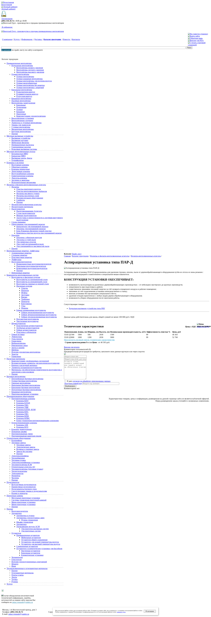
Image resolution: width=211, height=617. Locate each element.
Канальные (21, 105)
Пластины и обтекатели (26, 332)
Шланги (14, 564)
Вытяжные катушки (19, 140)
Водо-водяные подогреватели (23, 485)
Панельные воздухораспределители (31, 266)
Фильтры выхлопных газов (27, 196)
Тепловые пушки (18, 460)
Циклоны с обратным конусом (29, 237)
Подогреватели (13, 482)
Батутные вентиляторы (21, 131)
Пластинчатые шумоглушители (29, 326)
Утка (23, 306)
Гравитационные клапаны (22, 176)
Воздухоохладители (19, 511)
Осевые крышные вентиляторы (29, 79)
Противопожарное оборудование (20, 396)
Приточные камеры (15, 496)
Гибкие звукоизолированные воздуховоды (38, 315)
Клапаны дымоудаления (21, 429)
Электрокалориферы (20, 456)
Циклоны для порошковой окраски (31, 229)
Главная (67, 256)
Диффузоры (16, 260)
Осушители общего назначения (34, 540)
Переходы (25, 301)
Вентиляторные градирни (22, 120)
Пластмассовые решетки (21, 257)
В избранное (7, 27)
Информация (27, 39)
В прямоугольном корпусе (27, 94)
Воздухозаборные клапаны (22, 174)
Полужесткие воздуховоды (27, 319)
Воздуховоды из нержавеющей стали (31, 282)
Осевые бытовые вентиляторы (24, 381)
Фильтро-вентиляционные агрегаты (26, 204)
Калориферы (16, 440)
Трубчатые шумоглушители (27, 328)
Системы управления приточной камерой (28, 500)
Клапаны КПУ (22, 401)
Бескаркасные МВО (19, 154)
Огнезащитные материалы (22, 573)
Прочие (14, 134)
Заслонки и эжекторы (20, 180)
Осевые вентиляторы (20, 74)
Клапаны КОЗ (22, 427)
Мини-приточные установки (23, 502)
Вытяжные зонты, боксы (21, 158)
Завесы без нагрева (24, 451)
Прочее (14, 248)
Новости (66, 39)
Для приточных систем (31, 531)
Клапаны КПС (22, 412)
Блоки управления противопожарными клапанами (37, 421)
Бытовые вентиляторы (16, 376)
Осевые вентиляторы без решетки (30, 85)
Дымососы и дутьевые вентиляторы (26, 123)
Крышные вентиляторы (21, 98)
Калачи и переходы (19, 493)
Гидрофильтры (17, 160)
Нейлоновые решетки (20, 273)
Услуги (17, 39)
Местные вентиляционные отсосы (21, 151)
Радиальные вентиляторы (22, 65)
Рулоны (14, 582)
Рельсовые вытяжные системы (24, 149)
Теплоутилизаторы (19, 471)
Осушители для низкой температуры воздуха (40, 542)
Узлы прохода (17, 339)
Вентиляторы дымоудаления (23, 103)
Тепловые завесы (18, 443)
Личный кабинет (8, 9)
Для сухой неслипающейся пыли (30, 244)
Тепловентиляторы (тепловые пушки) (27, 469)
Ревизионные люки (19, 345)
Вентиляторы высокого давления (30, 72)
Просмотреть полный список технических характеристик (89, 340)
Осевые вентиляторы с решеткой (30, 87)
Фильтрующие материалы (22, 207)
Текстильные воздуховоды (27, 321)
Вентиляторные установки (22, 118)
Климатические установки (32, 555)
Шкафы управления (24, 522)
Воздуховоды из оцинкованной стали (32, 279)
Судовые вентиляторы (20, 127)
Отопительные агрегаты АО (23, 467)
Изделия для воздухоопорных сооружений (29, 562)
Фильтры (15, 187)
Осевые (19, 109)
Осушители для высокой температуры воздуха (40, 544)
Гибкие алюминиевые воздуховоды (31, 310)
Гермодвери (16, 341)
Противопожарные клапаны (23, 399)
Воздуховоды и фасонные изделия (25, 277)
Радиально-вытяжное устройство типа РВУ (87, 308)
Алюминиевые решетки (21, 253)
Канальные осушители (30, 553)
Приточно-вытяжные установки (24, 394)
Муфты (24, 293)
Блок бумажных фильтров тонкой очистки (34, 231)
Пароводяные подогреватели (23, 487)
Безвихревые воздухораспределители (31, 268)
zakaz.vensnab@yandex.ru (22, 602)
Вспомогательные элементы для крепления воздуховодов (35, 363)
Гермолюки (16, 356)
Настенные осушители (30, 551)
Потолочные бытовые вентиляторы (26, 390)
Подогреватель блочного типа (24, 489)
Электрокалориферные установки (25, 462)
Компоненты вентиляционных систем (22, 275)
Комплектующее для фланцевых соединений (30, 361)
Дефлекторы (16, 337)
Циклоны (15, 235)
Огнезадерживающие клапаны (24, 423)
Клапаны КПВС (23, 418)
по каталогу (6, 50)
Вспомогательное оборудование (29, 198)
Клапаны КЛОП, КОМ (26, 410)
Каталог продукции (80, 256)
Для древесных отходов (26, 242)
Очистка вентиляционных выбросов (31, 191)
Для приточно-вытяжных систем (35, 529)
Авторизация (6, 19)
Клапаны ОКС (22, 414)
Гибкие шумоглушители (26, 330)
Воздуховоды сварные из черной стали (32, 284)
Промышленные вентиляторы (19, 63)
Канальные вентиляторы (21, 90)
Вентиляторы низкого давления (29, 68)
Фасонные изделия (24, 286)
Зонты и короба (17, 348)
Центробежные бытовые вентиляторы (27, 379)
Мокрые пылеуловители (26, 215)
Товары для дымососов (21, 125)
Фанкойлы (15, 476)
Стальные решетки (19, 255)
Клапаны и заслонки (15, 163)
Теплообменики (18, 458)
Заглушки (25, 295)
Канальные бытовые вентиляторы (25, 387)
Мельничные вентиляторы (22, 129)
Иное (13, 566)
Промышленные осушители (28, 535)
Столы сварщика (18, 222)
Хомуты (14, 354)
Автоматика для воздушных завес (30, 518)
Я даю (88, 381)
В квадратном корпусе (25, 92)
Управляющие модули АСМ (28, 527)
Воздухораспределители (21, 262)
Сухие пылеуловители (25, 213)
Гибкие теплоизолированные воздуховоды (39, 317)
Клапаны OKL (22, 405)
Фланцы (24, 308)
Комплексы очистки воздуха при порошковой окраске (39, 233)
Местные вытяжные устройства (20, 136)
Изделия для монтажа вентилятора (25, 352)
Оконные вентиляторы (21, 383)
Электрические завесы (25, 447)
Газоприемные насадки (21, 147)
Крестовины (26, 304)
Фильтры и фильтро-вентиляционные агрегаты (26, 185)
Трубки (14, 579)
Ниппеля (25, 290)
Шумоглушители (18, 323)
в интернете (38, 50)
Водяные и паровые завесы (27, 449)
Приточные (21, 114)
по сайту (28, 50)
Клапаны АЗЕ (22, 425)
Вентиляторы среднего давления (30, 70)
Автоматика (16, 513)
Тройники (25, 299)
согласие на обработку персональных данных (92, 381)
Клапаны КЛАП (23, 403)
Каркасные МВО (18, 156)
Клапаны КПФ (22, 416)
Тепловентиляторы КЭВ (21, 465)
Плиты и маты (17, 575)
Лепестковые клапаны (20, 171)
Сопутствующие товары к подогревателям (29, 491)
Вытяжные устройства (20, 138)
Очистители (16, 559)
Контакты (76, 39)
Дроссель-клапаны (19, 178)
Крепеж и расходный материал (24, 365)
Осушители (16, 533)
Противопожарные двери (22, 434)
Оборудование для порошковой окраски (28, 224)
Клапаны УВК (22, 407)
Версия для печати (71, 347)
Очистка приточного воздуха (28, 189)
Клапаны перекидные (20, 169)
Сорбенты (20, 200)
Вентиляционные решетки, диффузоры (23, 251)
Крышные (20, 112)
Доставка (38, 39)
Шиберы (15, 350)
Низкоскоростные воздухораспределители (33, 264)
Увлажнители (17, 557)
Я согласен (150, 611)
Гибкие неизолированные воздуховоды (37, 312)
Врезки (24, 297)
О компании (7, 39)
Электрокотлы (17, 473)
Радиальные (21, 107)
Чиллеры (15, 478)
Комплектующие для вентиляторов (31, 116)
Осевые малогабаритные (26, 83)
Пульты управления (29, 520)
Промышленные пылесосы (22, 145)
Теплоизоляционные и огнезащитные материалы (27, 568)
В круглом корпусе (24, 96)
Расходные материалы (16, 359)
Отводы (24, 288)
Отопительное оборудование (19, 438)
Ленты (14, 577)
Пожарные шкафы (19, 432)
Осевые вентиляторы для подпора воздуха (34, 81)
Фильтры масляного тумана (27, 193)
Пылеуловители (18, 209)
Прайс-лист (76, 254)
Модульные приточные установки (25, 498)
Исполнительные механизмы (23, 182)
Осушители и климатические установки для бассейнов (39, 549)
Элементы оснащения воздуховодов (26, 368)
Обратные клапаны (19, 167)
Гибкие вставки (18, 334)
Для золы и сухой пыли (26, 240)
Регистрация (6, 5)
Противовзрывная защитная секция (26, 436)
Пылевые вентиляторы (21, 101)
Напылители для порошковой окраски (32, 226)
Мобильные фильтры (20, 143)
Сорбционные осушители (27, 546)
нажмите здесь (121, 612)
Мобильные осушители (31, 538)
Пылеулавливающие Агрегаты (29, 211)
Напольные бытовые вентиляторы (25, 385)
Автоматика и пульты (25, 516)
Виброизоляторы (18, 343)
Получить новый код (73, 383)
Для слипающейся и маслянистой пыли (32, 246)
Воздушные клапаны (20, 165)
